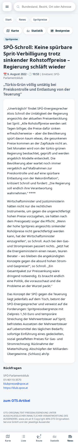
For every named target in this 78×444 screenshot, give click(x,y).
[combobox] (47, 6)
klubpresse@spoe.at (15, 383)
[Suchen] (18, 6)
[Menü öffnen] (7, 6)
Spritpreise (40, 19)
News (22, 19)
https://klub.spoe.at (15, 388)
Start (8, 19)
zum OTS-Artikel (16, 400)
